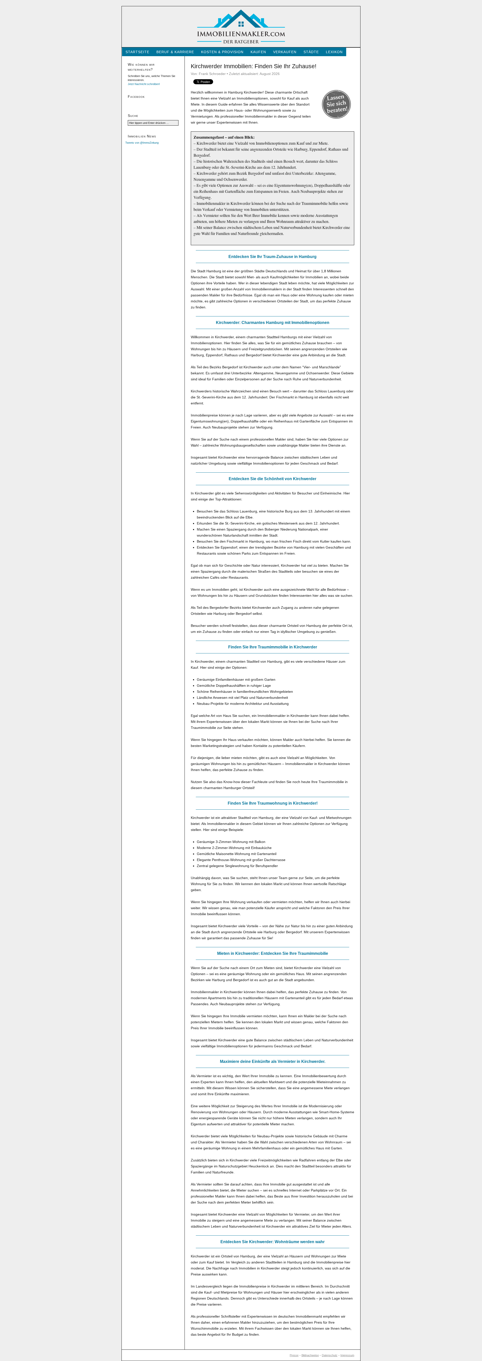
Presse (294, 1355)
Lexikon (334, 52)
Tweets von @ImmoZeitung (142, 142)
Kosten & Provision (222, 52)
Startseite (137, 52)
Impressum (347, 1355)
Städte (311, 52)
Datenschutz (329, 1355)
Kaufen (258, 52)
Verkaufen (284, 52)
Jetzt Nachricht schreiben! (144, 84)
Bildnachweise (310, 1355)
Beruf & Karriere (175, 52)
